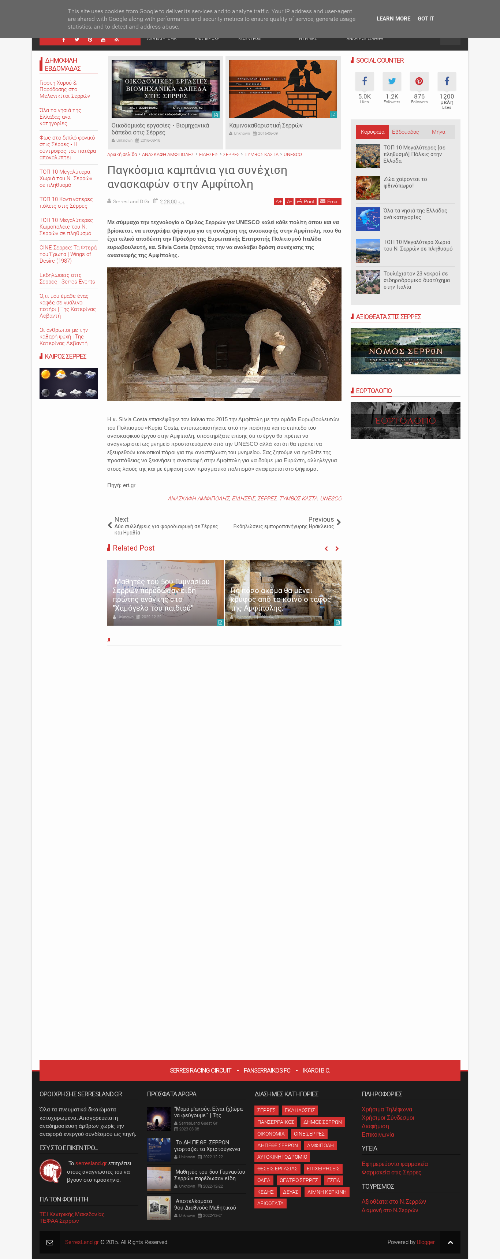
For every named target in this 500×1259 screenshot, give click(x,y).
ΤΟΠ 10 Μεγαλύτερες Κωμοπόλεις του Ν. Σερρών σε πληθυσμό (66, 227)
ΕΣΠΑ (333, 1180)
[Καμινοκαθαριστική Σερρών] (283, 89)
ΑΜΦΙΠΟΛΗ (320, 1145)
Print (309, 201)
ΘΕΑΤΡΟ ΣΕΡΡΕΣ (299, 1180)
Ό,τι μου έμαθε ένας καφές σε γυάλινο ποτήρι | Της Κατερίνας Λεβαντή (68, 306)
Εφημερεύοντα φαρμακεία (395, 1164)
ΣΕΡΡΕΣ (266, 498)
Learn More (393, 18)
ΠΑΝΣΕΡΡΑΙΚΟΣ (275, 1122)
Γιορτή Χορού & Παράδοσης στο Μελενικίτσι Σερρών (65, 89)
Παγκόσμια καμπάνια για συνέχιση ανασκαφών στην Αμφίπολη (197, 177)
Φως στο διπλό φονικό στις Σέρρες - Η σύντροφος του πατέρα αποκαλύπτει (68, 147)
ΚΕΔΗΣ (265, 1192)
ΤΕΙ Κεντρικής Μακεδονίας (72, 1214)
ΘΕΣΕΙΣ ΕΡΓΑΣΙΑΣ (277, 1168)
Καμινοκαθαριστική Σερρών (266, 125)
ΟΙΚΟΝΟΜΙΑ (271, 1134)
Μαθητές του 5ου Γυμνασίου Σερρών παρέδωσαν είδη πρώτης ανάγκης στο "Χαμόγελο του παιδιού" (161, 594)
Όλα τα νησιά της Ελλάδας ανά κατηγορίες (415, 214)
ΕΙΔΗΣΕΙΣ (243, 498)
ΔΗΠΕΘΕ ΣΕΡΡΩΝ (277, 1145)
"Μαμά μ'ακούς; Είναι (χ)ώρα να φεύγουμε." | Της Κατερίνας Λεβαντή (208, 1115)
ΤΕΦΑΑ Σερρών (59, 1221)
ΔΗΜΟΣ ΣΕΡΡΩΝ (322, 1122)
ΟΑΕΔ (263, 1180)
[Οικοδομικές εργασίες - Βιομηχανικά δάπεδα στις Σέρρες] (166, 89)
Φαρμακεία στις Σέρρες (391, 1172)
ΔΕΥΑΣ (290, 1192)
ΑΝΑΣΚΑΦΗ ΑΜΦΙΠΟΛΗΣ (198, 498)
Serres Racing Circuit (200, 1070)
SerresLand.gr (82, 1242)
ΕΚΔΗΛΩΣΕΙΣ (300, 1110)
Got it (426, 18)
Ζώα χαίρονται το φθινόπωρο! (405, 182)
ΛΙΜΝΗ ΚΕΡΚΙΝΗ (327, 1192)
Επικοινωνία (378, 1135)
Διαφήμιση (375, 1126)
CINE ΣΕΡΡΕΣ (309, 1134)
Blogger (426, 1242)
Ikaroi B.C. (316, 1070)
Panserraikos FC (267, 1070)
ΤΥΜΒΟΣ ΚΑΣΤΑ (298, 498)
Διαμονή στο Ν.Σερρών (390, 1210)
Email (333, 201)
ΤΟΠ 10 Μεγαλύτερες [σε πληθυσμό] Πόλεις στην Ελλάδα (414, 154)
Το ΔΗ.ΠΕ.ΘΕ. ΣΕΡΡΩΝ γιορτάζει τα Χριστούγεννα (207, 1145)
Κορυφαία (372, 132)
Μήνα (438, 132)
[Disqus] (224, 750)
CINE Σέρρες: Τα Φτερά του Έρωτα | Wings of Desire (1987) (68, 254)
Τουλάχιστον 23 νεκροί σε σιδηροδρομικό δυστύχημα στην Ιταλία (417, 280)
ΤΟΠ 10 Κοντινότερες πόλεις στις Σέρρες (66, 202)
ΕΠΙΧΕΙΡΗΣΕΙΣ (323, 1168)
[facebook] (64, 39)
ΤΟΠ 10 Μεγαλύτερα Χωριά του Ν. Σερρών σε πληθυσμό (418, 245)
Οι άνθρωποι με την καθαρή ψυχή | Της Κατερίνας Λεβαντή (64, 337)
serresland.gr (91, 1163)
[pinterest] (90, 39)
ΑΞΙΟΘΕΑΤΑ (270, 1203)
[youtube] (103, 39)
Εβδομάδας (405, 132)
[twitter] (77, 39)
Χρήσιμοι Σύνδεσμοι (388, 1118)
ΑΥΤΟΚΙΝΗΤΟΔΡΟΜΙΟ (282, 1157)
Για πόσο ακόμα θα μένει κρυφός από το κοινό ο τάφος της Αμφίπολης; (280, 599)
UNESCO (331, 498)
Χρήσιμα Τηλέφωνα (387, 1109)
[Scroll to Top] (450, 1242)
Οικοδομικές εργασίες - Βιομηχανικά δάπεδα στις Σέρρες (160, 129)
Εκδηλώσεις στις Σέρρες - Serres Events (67, 278)
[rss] (116, 39)
